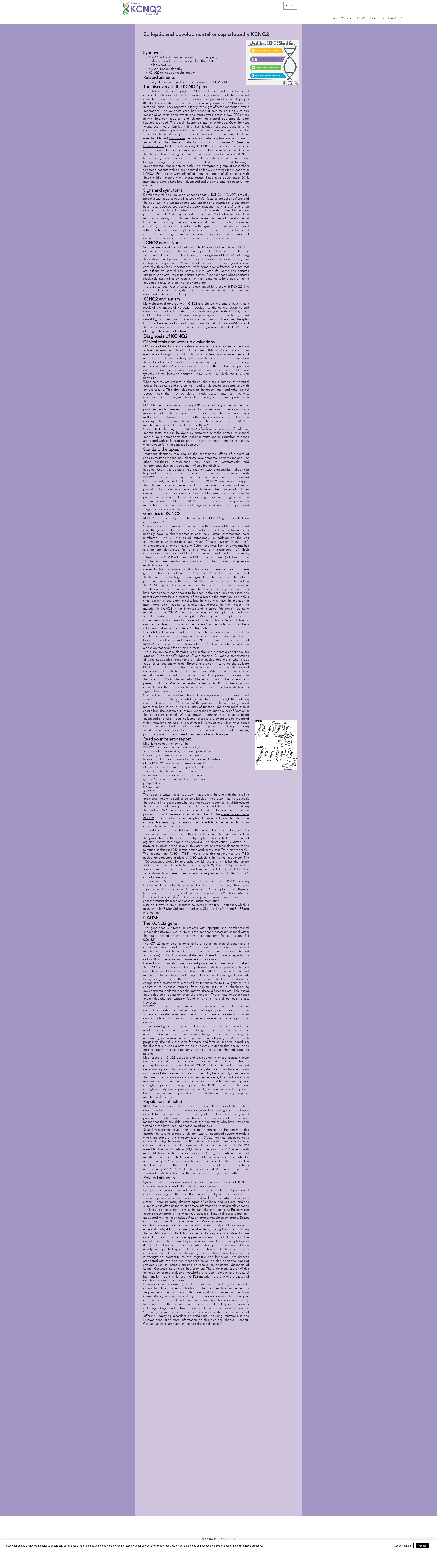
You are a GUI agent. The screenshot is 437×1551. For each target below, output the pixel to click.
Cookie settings (402, 1545)
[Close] (433, 1545)
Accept (422, 1545)
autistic (171, 238)
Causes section (153, 146)
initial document (225, 177)
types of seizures (180, 286)
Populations (177, 138)
